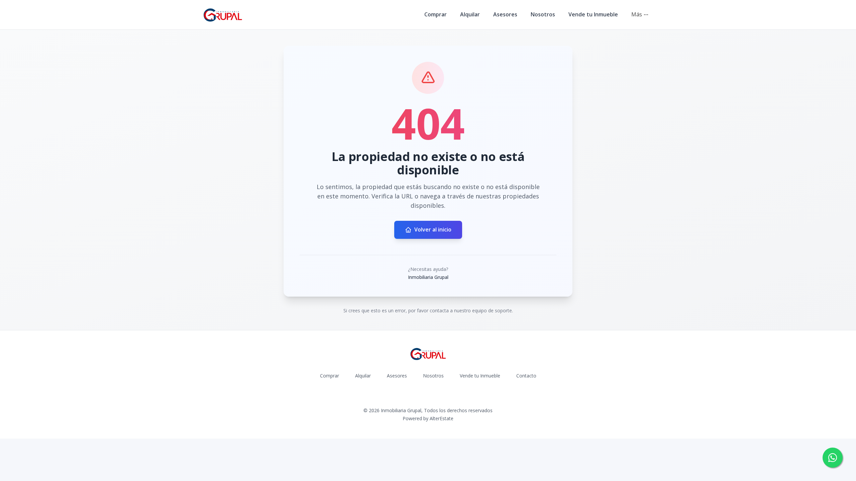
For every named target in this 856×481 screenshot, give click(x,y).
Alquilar (470, 14)
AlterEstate (441, 418)
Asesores (505, 14)
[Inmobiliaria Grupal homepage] (222, 15)
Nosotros (543, 14)
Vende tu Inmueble (593, 14)
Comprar (435, 14)
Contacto (526, 375)
